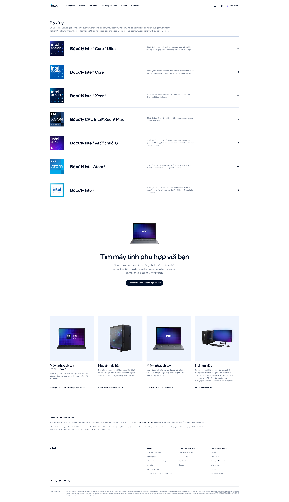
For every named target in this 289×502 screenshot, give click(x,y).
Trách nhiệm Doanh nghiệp (156, 461)
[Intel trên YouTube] (64, 480)
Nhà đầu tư (215, 457)
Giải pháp (93, 5)
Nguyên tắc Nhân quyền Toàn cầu (180, 493)
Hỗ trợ (82, 5)
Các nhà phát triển (109, 5)
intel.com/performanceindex (142, 422)
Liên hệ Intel (215, 465)
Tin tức (213, 452)
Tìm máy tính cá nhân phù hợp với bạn (144, 282)
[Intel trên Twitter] (55, 480)
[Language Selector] (222, 5)
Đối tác (124, 5)
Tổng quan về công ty (154, 452)
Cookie (181, 465)
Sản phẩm (70, 5)
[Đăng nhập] (215, 5)
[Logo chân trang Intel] (53, 448)
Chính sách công (153, 469)
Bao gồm (150, 465)
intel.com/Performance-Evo (85, 429)
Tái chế (213, 469)
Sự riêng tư (183, 461)
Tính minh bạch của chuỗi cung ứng (159, 473)
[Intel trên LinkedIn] (60, 480)
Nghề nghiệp (151, 457)
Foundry (135, 5)
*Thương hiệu (184, 457)
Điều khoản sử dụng (186, 452)
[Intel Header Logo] (54, 5)
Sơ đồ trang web (217, 473)
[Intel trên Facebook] (51, 480)
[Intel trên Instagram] (69, 480)
